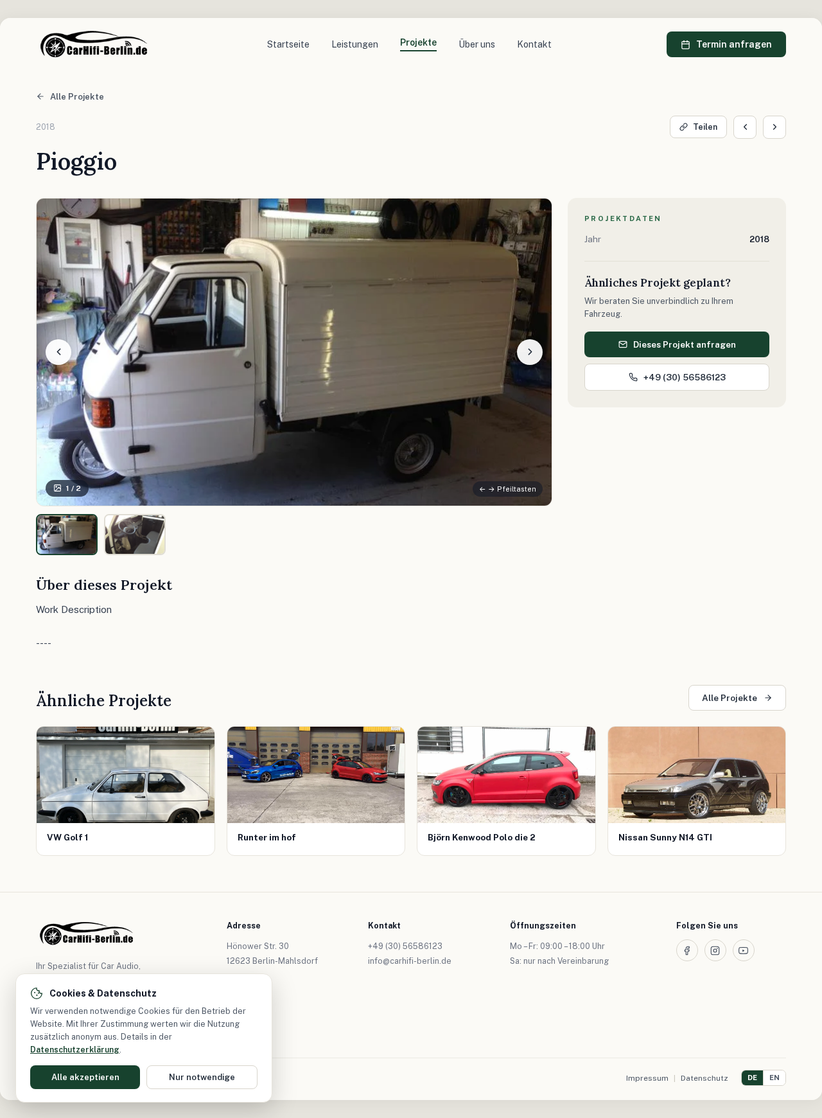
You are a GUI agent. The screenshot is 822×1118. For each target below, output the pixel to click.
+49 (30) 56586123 (684, 377)
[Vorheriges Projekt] (744, 127)
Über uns (477, 44)
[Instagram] (715, 950)
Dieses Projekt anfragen (684, 344)
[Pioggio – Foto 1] (67, 534)
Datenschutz (704, 1078)
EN (774, 1077)
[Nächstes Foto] (530, 352)
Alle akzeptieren (85, 1077)
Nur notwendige (202, 1077)
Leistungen (354, 44)
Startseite (288, 44)
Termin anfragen (734, 44)
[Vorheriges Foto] (58, 352)
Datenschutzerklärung (74, 1049)
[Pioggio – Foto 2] (135, 534)
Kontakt (534, 44)
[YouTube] (744, 950)
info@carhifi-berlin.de (409, 961)
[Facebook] (687, 950)
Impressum (647, 1078)
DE (752, 1077)
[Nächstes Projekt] (774, 127)
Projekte (418, 42)
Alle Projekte (77, 97)
